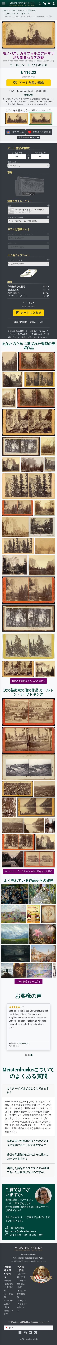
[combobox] (28, 165)
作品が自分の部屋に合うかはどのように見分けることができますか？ (28, 1143)
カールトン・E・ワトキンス (17, 13)
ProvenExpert (24, 1043)
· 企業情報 (8, 1284)
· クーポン (21, 1300)
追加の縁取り (12, 162)
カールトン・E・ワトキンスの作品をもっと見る (28, 871)
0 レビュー (34, 137)
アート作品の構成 (30, 82)
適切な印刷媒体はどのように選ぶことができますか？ (28, 1156)
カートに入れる (30, 312)
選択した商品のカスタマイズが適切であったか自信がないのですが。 (28, 1170)
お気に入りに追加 (41, 132)
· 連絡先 (7, 1280)
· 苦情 (6, 1307)
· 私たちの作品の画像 (21, 1293)
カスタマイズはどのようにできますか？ (28, 1090)
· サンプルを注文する (21, 1307)
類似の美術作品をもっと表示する (28, 681)
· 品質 (19, 1287)
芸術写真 (32, 10)
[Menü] (3, 4)
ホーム (5, 10)
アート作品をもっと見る (28, 981)
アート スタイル (18, 10)
